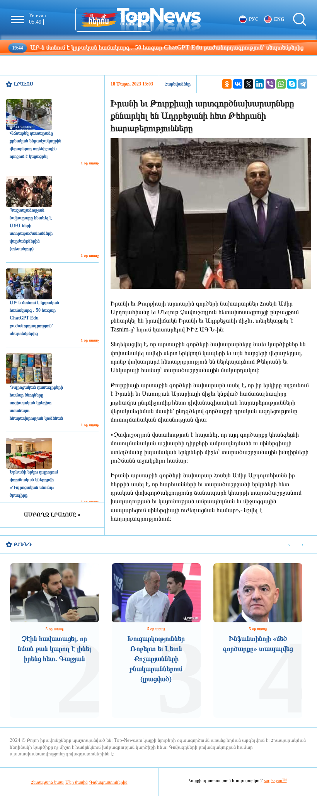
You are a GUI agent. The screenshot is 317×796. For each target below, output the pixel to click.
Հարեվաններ (178, 84)
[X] (248, 84)
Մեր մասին (76, 782)
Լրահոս (23, 84)
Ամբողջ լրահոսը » (52, 515)
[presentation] (289, 545)
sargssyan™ (275, 780)
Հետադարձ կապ (47, 782)
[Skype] (292, 84)
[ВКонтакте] (237, 84)
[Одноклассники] (227, 84)
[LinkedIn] (259, 84)
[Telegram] (302, 84)
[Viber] (270, 84)
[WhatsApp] (281, 84)
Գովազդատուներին (108, 782)
